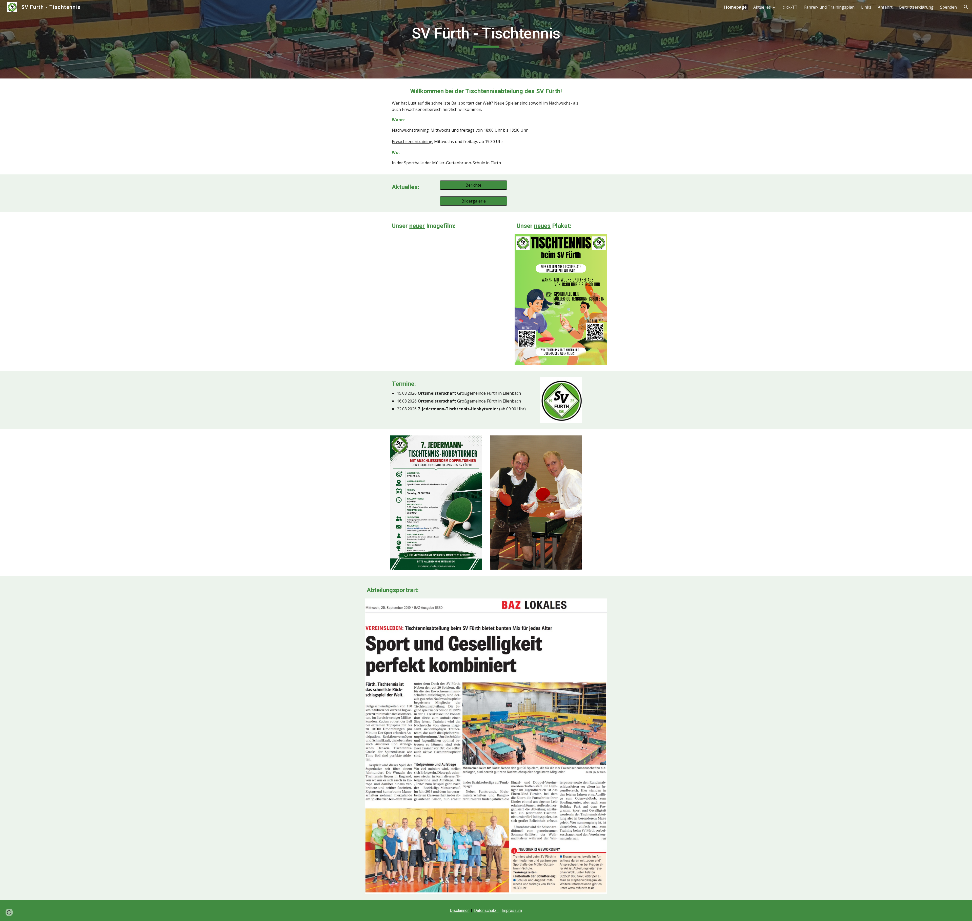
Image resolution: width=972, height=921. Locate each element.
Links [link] (866, 7)
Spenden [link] (948, 7)
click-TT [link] (790, 7)
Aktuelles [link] (762, 7)
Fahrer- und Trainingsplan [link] (829, 7)
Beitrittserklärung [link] (916, 7)
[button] (966, 7)
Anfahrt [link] (885, 7)
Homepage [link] (735, 7)
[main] (486, 35)
